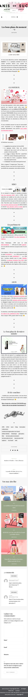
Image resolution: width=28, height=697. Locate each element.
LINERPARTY (15, 256)
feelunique (14, 433)
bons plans (22, 427)
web (16, 440)
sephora (4, 440)
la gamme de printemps (19, 296)
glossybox (21, 433)
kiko (3, 436)
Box (14, 503)
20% (3, 427)
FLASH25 (23, 244)
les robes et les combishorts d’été (10, 313)
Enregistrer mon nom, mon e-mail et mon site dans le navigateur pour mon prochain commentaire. (13, 665)
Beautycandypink (14, 579)
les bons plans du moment (12, 436)
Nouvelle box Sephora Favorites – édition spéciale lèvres (14, 560)
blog (16, 427)
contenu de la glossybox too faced (11, 431)
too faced (10, 440)
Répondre (14, 592)
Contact (17, 690)
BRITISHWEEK (5, 244)
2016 (7, 427)
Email (5, 647)
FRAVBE (24, 258)
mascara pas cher (18, 438)
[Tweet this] (12, 450)
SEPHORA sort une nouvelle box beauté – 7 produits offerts (14, 533)
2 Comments (14, 446)
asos (12, 427)
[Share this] (10, 450)
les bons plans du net (7, 438)
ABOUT (14, 10)
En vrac (14, 25)
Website (6, 654)
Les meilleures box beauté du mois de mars (14, 506)
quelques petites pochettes (20, 300)
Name (5, 640)
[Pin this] (17, 450)
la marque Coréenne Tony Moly (15, 260)
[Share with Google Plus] (15, 450)
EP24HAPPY (8, 254)
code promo (5, 429)
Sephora (3, 239)
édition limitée (5, 433)
